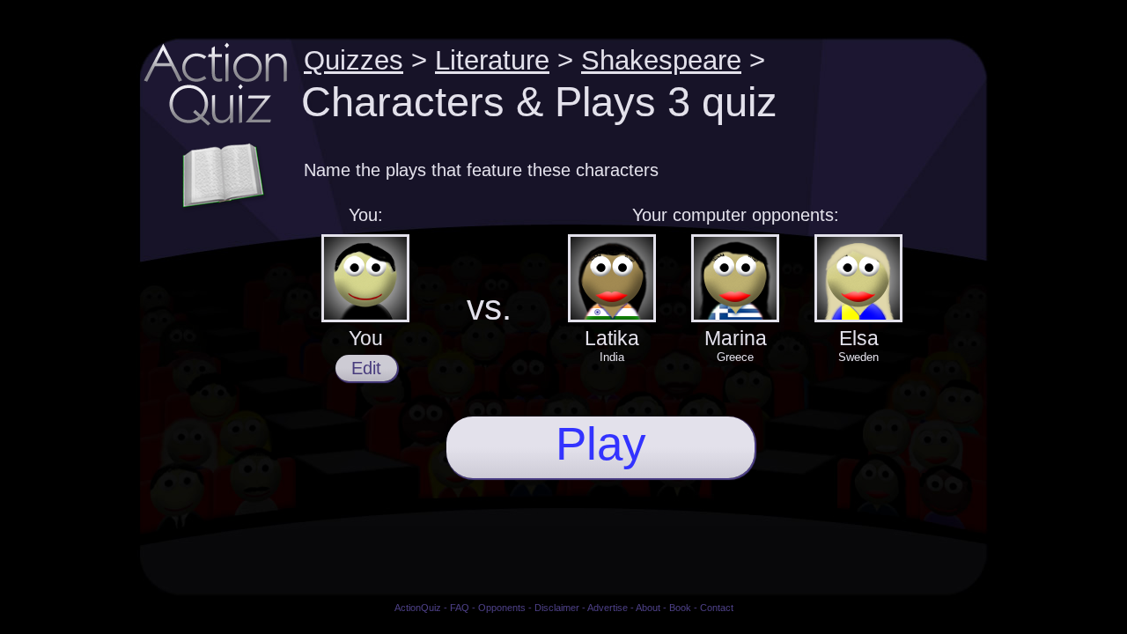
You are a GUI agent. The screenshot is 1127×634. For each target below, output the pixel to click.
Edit (366, 368)
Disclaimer (556, 607)
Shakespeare (661, 60)
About (648, 607)
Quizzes (353, 60)
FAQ (459, 607)
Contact (716, 607)
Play (601, 443)
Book (680, 607)
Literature (492, 60)
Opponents (502, 607)
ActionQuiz (417, 607)
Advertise (607, 607)
